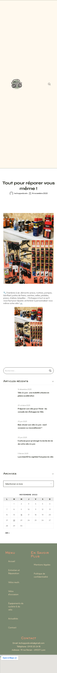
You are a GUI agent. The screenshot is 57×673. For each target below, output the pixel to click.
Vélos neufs (13, 582)
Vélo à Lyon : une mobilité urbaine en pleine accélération (33, 394)
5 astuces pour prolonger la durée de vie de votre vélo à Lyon (35, 442)
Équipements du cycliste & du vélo (15, 606)
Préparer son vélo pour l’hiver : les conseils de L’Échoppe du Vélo (32, 410)
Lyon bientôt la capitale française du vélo (35, 457)
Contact (12, 627)
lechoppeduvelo (21, 193)
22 (14, 520)
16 (21, 515)
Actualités (13, 619)
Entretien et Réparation (14, 572)
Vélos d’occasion (13, 593)
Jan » (7, 532)
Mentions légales (42, 565)
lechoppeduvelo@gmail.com (31, 643)
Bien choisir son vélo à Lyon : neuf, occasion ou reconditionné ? (32, 426)
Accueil (11, 561)
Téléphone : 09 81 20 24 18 (28, 646)
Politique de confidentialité (41, 575)
